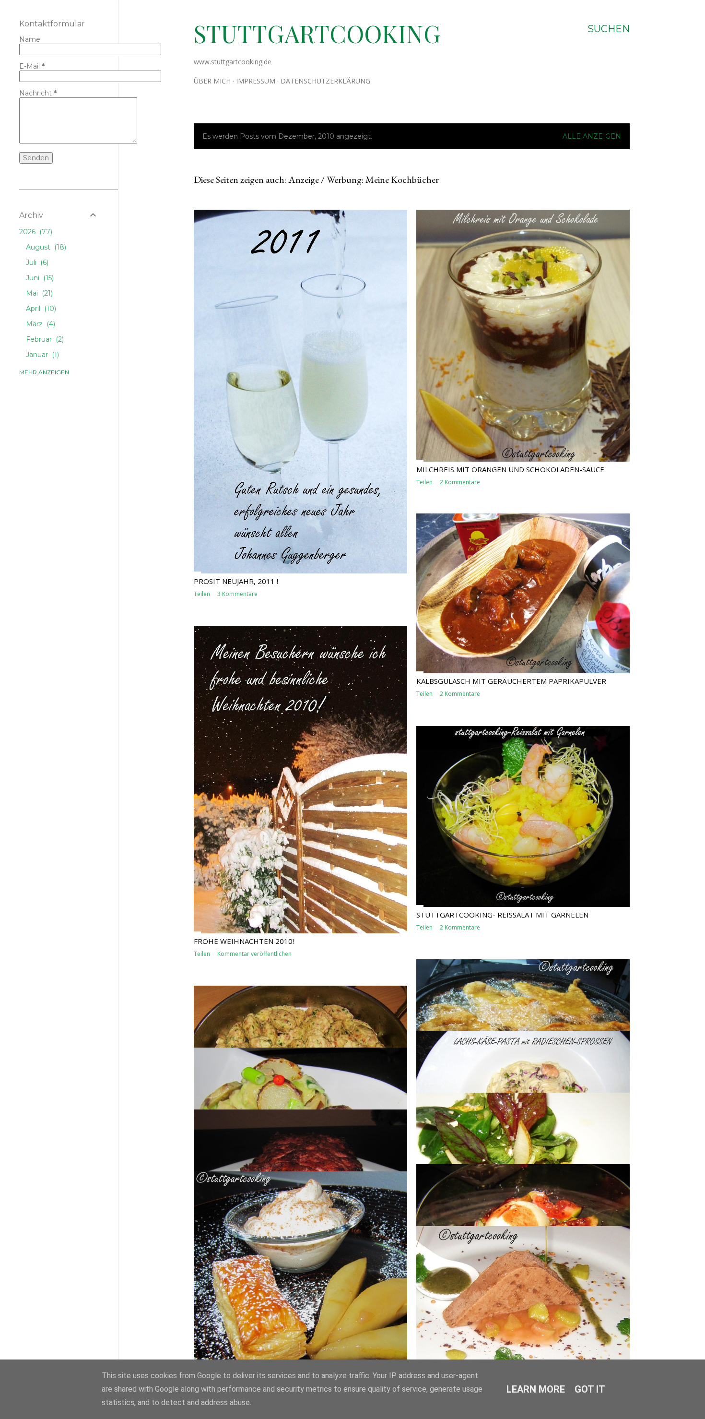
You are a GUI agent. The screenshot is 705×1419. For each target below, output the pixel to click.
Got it (590, 1389)
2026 (34, 231)
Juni (39, 278)
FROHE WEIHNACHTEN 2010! (244, 941)
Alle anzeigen (592, 136)
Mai (38, 293)
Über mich (212, 80)
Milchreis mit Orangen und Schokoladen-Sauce (510, 469)
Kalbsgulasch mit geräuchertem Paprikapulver (511, 681)
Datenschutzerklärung (325, 80)
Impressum (255, 80)
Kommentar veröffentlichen (254, 954)
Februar (44, 339)
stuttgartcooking (317, 33)
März (39, 324)
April (40, 308)
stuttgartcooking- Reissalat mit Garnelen (502, 914)
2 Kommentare (460, 482)
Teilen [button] (202, 594)
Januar (41, 354)
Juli (36, 262)
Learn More (535, 1389)
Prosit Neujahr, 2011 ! (236, 581)
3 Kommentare (237, 594)
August (45, 247)
